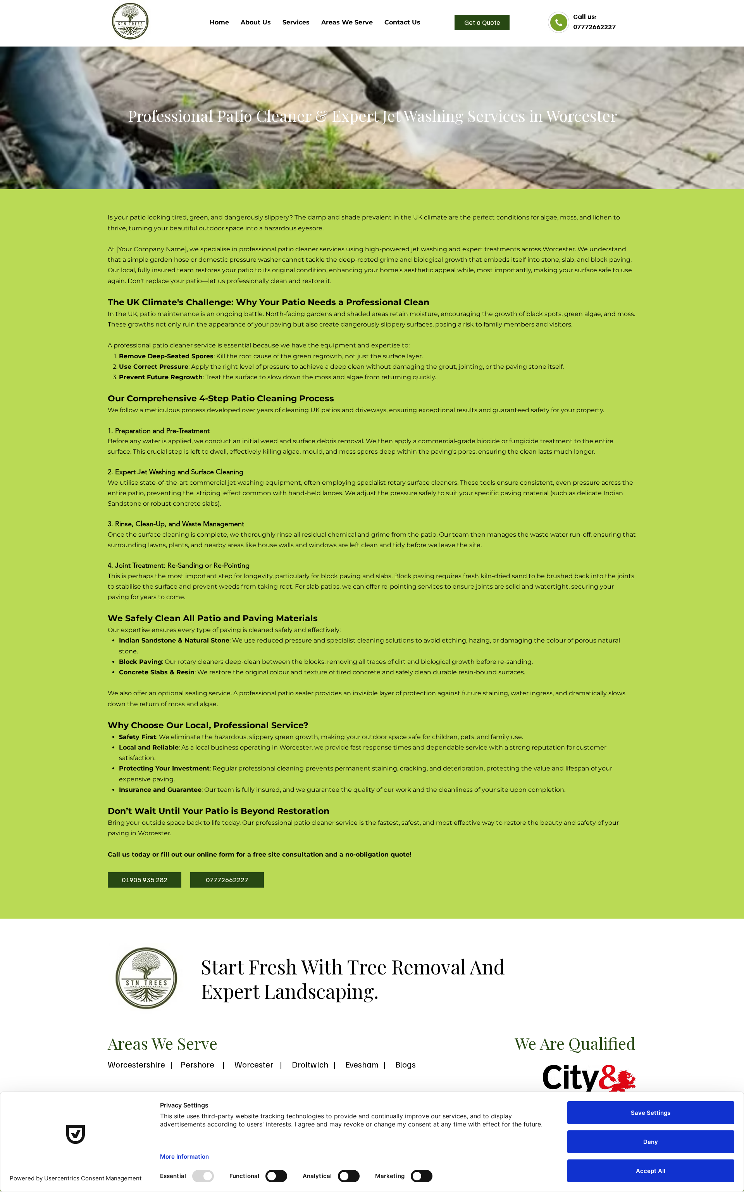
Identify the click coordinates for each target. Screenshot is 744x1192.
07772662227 (594, 26)
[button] (347, 22)
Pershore (197, 1064)
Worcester (253, 1064)
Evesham (364, 1064)
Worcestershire (136, 1064)
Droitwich (310, 1064)
